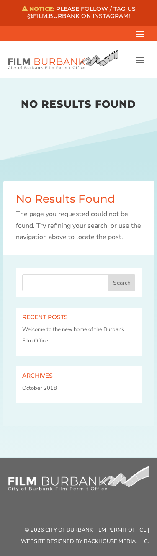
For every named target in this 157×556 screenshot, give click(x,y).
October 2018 (39, 388)
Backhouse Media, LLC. (116, 541)
